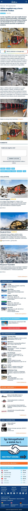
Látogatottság (4, 489)
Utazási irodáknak (20, 498)
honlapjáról (20, 119)
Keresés (26, 1)
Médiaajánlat (24, 487)
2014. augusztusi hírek (10, 5)
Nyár (13, 168)
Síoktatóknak (10, 500)
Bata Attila (9, 13)
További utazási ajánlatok (20, 313)
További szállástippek (22, 276)
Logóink (13, 490)
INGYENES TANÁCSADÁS (7, 387)
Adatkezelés (14, 489)
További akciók (23, 415)
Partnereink (3, 490)
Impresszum (3, 487)
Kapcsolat (14, 487)
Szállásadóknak (4, 498)
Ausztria (19, 171)
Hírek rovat (2, 5)
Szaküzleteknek (12, 498)
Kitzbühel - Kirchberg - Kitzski (8, 171)
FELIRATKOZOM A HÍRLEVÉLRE (9, 463)
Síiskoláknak (3, 500)
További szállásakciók (21, 382)
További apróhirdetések (21, 433)
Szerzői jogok (24, 489)
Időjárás (3, 168)
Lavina (8, 168)
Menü (1, 1)
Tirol (24, 171)
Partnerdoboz (24, 490)
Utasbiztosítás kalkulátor (14, 328)
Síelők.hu (14, 1)
